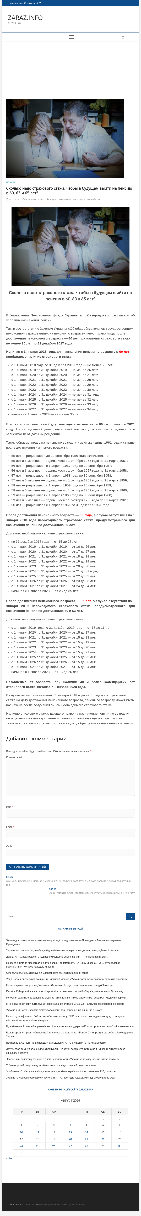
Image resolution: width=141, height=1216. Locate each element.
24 (21, 1146)
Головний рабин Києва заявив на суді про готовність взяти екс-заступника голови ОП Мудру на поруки (66, 997)
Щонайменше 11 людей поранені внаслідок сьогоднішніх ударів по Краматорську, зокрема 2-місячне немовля (70, 1026)
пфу (82, 199)
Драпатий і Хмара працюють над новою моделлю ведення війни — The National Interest (57, 956)
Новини (10, 182)
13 (70, 1132)
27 (70, 1146)
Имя (9, 806)
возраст (54, 199)
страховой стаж (92, 199)
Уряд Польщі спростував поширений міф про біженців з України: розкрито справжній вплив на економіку (66, 978)
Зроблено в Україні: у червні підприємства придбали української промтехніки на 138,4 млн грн (61, 1071)
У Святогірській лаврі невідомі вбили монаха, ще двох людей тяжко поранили (51, 1065)
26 (53, 1146)
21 (86, 1139)
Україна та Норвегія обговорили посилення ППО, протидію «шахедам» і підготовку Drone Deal (60, 1077)
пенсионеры (65, 199)
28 (86, 1146)
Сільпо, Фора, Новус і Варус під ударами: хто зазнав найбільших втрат (47, 972)
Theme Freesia (42, 1204)
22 (103, 1139)
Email (10, 826)
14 (86, 1132)
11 (37, 1132)
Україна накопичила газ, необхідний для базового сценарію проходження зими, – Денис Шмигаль (62, 950)
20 (70, 1139)
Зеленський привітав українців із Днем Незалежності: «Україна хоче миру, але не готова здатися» (62, 1058)
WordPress (55, 1204)
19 (53, 1139)
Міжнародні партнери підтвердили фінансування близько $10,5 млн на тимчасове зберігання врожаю (65, 1003)
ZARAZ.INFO (25, 18)
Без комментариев (34, 199)
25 (37, 1146)
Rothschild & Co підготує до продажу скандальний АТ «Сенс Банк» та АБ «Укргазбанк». (56, 1042)
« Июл (9, 1158)
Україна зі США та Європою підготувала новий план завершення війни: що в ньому (54, 1009)
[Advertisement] (70, 67)
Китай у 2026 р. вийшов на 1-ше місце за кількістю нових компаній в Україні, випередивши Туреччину (64, 991)
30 (119, 1146)
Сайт (9, 846)
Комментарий (15, 757)
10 (21, 1132)
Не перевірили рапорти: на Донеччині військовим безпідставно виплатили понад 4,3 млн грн (59, 985)
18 (37, 1139)
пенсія (75, 199)
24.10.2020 (13, 199)
